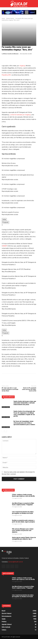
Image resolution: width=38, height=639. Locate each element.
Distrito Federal (10, 18)
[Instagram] (8, 566)
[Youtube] (16, 566)
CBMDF (4, 246)
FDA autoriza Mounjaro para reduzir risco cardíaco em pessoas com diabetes (22, 530)
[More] (20, 378)
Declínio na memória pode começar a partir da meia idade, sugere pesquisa (23, 521)
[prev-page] (3, 431)
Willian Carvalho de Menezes (10, 53)
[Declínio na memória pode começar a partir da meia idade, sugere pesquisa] (6, 523)
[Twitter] (7, 378)
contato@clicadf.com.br (15, 562)
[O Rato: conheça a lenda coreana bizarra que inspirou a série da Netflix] (6, 497)
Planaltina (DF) (6, 75)
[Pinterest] (11, 378)
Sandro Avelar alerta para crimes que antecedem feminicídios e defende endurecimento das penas (25, 403)
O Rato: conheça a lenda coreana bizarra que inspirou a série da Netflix (23, 495)
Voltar (4, 219)
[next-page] (6, 431)
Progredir (5, 222)
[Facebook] (3, 378)
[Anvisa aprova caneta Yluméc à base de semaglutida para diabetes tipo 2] (6, 540)
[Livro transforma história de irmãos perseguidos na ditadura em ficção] (6, 514)
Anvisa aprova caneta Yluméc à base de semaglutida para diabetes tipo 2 (24, 538)
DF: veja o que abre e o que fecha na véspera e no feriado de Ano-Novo (10, 389)
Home (3, 18)
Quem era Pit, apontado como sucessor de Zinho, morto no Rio (29, 389)
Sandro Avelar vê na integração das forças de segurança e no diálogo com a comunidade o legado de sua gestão (24, 413)
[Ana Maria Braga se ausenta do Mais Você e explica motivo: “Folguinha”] (6, 505)
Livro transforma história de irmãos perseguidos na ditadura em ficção (23, 512)
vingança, (22, 65)
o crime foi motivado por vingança (20, 114)
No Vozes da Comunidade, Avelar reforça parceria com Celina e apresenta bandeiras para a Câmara (24, 422)
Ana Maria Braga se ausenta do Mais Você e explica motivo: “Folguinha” (23, 504)
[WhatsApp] (15, 378)
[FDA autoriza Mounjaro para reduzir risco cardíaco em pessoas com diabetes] (6, 531)
